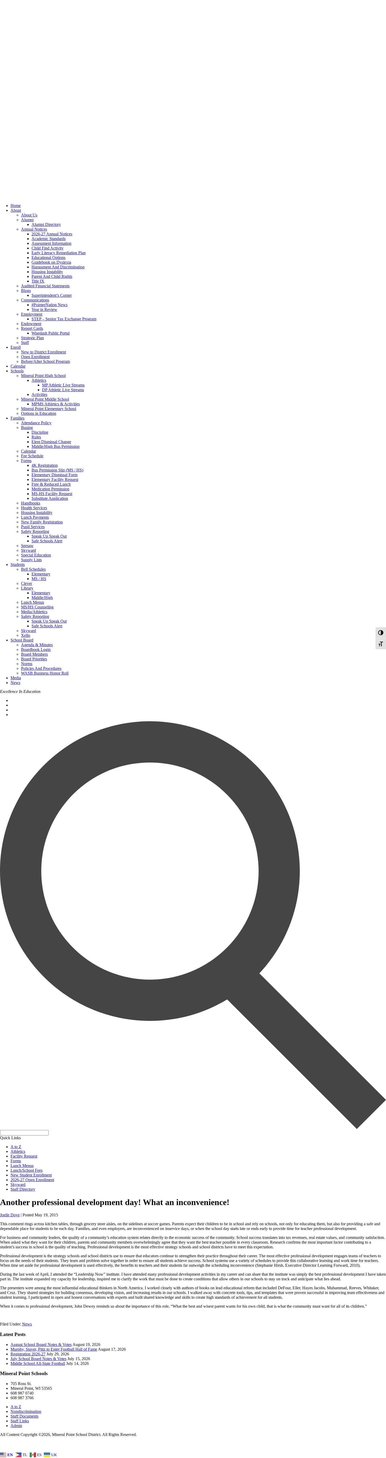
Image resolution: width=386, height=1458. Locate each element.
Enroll (16, 347)
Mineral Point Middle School (45, 399)
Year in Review (44, 309)
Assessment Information (51, 243)
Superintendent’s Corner (52, 295)
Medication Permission (50, 489)
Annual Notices (34, 229)
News (15, 682)
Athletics (39, 380)
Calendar (18, 366)
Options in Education (38, 413)
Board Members (34, 654)
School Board (22, 640)
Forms (26, 460)
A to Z (16, 1146)
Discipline (40, 432)
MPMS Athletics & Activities (56, 404)
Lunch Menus (32, 602)
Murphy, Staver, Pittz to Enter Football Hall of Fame (54, 1349)
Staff (25, 342)
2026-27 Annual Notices (52, 234)
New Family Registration (42, 522)
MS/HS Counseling (37, 607)
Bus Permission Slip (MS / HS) (57, 470)
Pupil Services (33, 526)
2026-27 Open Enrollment (32, 1180)
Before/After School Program (45, 361)
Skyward (28, 550)
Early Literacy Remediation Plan (59, 253)
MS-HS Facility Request (52, 493)
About (16, 210)
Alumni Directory (46, 224)
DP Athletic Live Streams (63, 390)
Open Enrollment (35, 356)
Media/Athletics (34, 611)
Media (16, 678)
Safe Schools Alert (47, 541)
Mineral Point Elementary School (48, 408)
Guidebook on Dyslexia (51, 262)
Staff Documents (24, 1416)
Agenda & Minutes (37, 645)
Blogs (26, 290)
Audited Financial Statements (45, 286)
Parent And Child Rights (52, 276)
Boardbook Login (36, 649)
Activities (39, 394)
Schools (17, 371)
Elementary (41, 574)
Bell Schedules (33, 569)
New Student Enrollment (31, 1175)
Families (17, 418)
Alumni (27, 220)
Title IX (38, 281)
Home (16, 205)
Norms (26, 663)
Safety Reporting (35, 531)
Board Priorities (34, 659)
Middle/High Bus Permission (56, 446)
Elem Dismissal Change (51, 441)
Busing (27, 427)
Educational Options (48, 257)
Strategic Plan (32, 338)
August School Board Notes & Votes (41, 1344)
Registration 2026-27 (28, 1354)
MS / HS (39, 578)
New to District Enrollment (43, 352)
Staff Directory (23, 1189)
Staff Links (20, 1421)
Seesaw (27, 545)
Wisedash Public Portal (51, 333)
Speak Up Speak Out (49, 536)
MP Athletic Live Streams (63, 385)
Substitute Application (50, 498)
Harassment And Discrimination (58, 267)
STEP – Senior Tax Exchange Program (64, 319)
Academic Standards (49, 238)
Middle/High (42, 597)
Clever (26, 583)
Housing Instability (47, 271)
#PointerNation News (49, 305)
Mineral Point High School (43, 375)
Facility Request (24, 1156)
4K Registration (45, 465)
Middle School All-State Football (38, 1363)
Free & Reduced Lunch (51, 484)
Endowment (31, 323)
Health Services (34, 508)
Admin (16, 1425)
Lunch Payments (35, 517)
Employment (31, 314)
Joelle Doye (10, 1215)
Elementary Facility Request (55, 479)
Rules (36, 437)
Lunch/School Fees (27, 1170)
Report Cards (32, 328)
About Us (29, 215)
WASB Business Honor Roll (45, 673)
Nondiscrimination (26, 1411)
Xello (25, 635)
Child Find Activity (48, 248)
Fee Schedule (32, 456)
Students (18, 564)
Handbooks (30, 503)
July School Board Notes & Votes (38, 1358)
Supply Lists (31, 560)
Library (27, 588)
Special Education (36, 555)
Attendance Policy (36, 423)
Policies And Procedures (41, 668)
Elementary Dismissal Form (54, 475)
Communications (35, 300)
